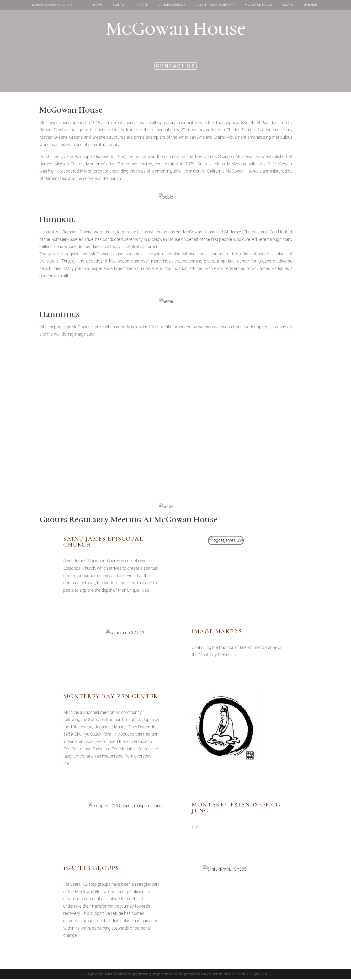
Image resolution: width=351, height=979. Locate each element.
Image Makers (217, 631)
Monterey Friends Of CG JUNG (236, 807)
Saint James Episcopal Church (103, 541)
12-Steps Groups (91, 868)
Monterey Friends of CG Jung (52, 5)
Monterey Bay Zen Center (110, 696)
